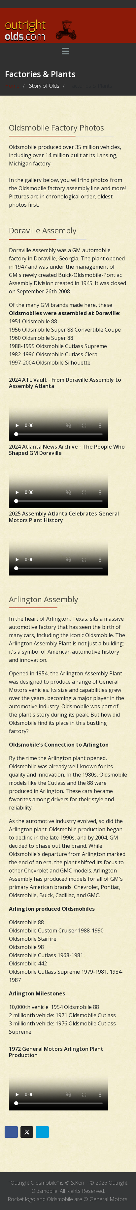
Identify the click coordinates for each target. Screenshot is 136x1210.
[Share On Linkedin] (42, 1132)
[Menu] (65, 51)
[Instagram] (73, 4)
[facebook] (62, 4)
